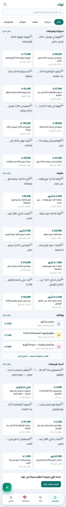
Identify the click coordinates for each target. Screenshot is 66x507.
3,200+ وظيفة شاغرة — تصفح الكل (33, 356)
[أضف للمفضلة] (37, 38)
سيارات (47, 22)
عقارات (35, 22)
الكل (59, 22)
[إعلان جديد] (7, 487)
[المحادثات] (5, 4)
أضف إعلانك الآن (51, 484)
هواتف (22, 22)
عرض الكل (6, 31)
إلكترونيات (8, 22)
